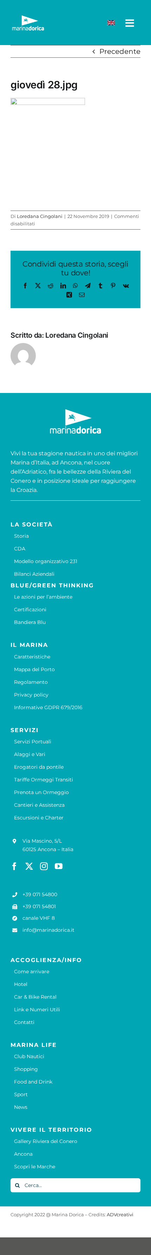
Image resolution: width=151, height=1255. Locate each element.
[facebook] (14, 866)
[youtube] (59, 866)
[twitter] (29, 866)
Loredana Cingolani (40, 216)
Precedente (119, 51)
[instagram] (44, 866)
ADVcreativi (120, 1214)
